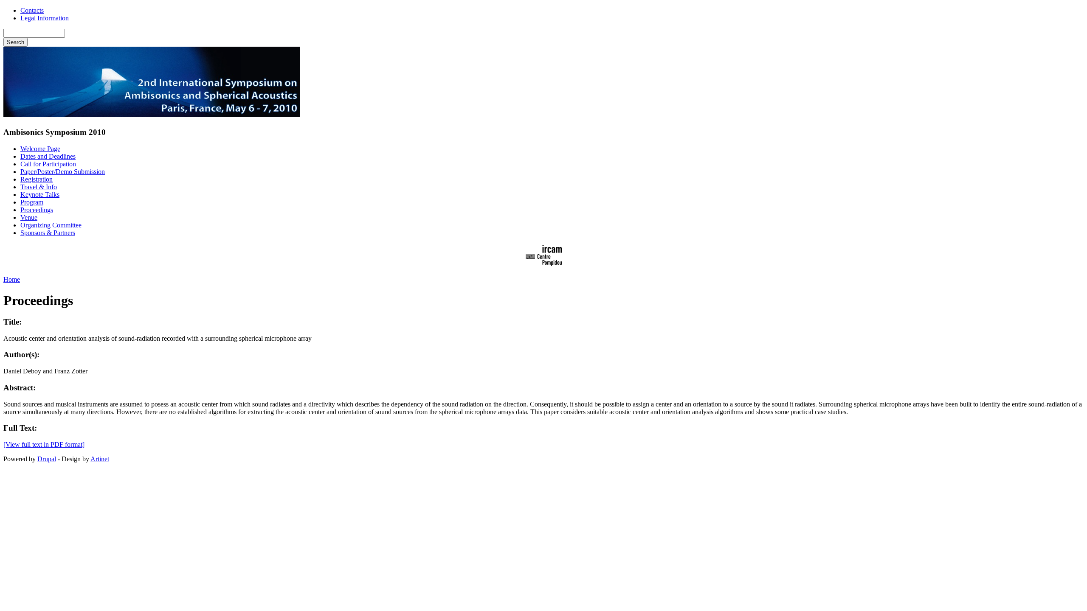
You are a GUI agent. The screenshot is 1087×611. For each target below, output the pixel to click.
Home (11, 279)
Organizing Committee (51, 225)
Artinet (99, 458)
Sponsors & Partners (47, 232)
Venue (28, 217)
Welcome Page (40, 148)
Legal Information (44, 18)
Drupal (46, 458)
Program (31, 202)
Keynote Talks (39, 194)
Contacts (32, 10)
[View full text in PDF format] (43, 444)
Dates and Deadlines (48, 156)
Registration (36, 179)
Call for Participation (48, 164)
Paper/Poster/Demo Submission (62, 171)
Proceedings (36, 209)
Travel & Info (38, 187)
